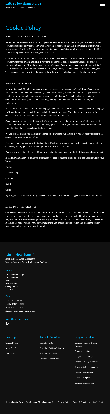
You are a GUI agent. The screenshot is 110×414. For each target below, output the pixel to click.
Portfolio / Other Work (49, 359)
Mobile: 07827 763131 (14, 304)
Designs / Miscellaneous (84, 383)
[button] (102, 5)
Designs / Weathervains (84, 372)
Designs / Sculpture (82, 378)
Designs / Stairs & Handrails (86, 367)
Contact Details (11, 343)
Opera (8, 190)
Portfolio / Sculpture (48, 353)
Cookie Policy (99, 402)
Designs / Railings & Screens (86, 362)
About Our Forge (12, 348)
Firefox (8, 167)
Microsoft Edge (12, 172)
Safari (8, 184)
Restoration (10, 353)
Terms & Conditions (81, 402)
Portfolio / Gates (46, 343)
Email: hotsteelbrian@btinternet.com (20, 311)
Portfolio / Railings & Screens (52, 348)
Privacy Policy (64, 402)
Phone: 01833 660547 (14, 301)
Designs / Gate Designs (84, 356)
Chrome (9, 178)
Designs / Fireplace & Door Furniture (86, 344)
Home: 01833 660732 (14, 307)
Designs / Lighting (82, 351)
